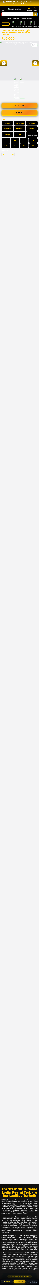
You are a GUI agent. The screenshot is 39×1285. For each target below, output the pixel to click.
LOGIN (19, 113)
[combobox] (18, 14)
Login (7, 1281)
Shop (3, 10)
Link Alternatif (32, 1281)
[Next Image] (35, 63)
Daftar (19, 1281)
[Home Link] (14, 9)
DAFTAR (19, 106)
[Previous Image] (3, 63)
